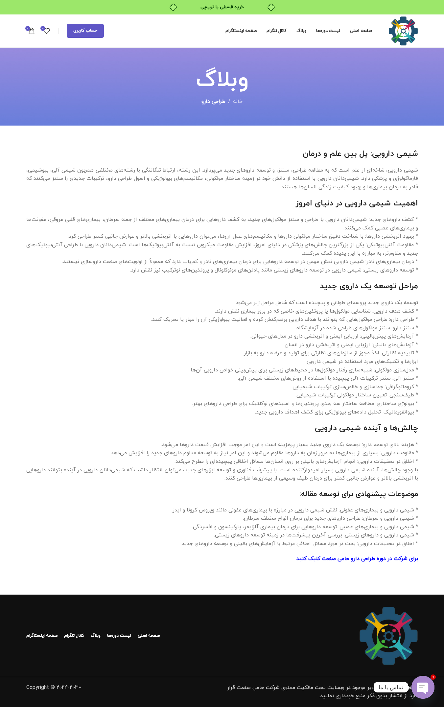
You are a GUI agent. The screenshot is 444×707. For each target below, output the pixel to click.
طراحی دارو (213, 101)
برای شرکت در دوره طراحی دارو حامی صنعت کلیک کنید (357, 558)
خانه (238, 101)
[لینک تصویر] (388, 635)
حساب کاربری (85, 31)
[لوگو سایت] (403, 30)
